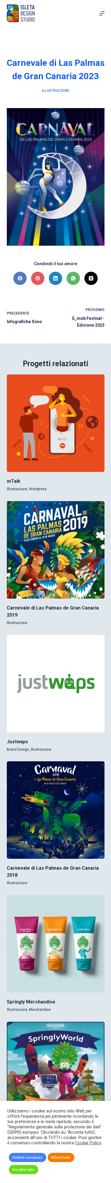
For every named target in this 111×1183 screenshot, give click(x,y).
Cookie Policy (88, 1142)
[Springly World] (55, 1070)
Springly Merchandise (31, 1002)
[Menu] (101, 13)
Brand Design (18, 749)
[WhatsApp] (73, 278)
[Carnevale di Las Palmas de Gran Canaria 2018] (55, 810)
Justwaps (17, 741)
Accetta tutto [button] (23, 1169)
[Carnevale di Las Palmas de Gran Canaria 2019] (55, 550)
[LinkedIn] (55, 278)
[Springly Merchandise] (55, 944)
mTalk (13, 481)
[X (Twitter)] (91, 278)
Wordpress (38, 489)
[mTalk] (55, 423)
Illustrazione (55, 91)
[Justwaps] (55, 683)
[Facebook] (20, 278)
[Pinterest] (37, 278)
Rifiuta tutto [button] (61, 1157)
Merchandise (40, 1010)
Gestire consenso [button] (27, 1157)
